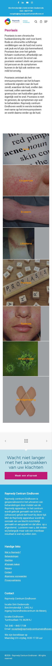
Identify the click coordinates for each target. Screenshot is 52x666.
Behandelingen (11, 556)
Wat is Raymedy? (13, 552)
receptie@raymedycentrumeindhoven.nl (26, 14)
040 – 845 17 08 (26, 11)
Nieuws (8, 568)
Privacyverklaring (13, 580)
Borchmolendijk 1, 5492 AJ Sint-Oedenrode (26, 8)
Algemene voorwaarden (16, 576)
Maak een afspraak (26, 475)
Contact (8, 572)
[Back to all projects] (26, 440)
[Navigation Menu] (45, 21)
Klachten (9, 560)
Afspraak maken (12, 564)
